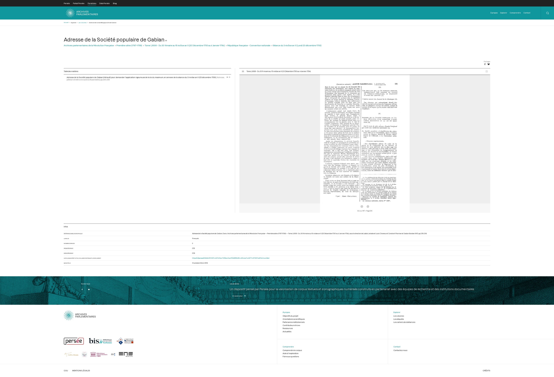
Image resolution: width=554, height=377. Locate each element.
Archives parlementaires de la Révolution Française (89, 45)
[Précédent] (362, 206)
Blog (115, 3)
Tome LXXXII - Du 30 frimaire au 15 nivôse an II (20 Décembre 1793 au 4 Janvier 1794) (185, 45)
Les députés (398, 319)
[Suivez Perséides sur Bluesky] (88, 289)
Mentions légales (81, 370)
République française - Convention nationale (248, 45)
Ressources (288, 328)
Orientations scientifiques (294, 319)
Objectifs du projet (290, 316)
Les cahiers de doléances (404, 322)
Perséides (92, 3)
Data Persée (104, 3)
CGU (66, 370)
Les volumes (82, 22)
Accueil (66, 22)
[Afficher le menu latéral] (243, 71)
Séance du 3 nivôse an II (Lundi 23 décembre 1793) (297, 45)
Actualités (287, 331)
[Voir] (166, 39)
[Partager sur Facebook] (484, 64)
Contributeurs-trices (291, 325)
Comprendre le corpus (292, 350)
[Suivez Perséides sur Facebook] (82, 289)
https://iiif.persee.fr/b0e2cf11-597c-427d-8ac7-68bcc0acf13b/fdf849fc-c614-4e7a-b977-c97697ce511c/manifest (230, 258)
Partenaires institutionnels (294, 322)
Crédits (486, 370)
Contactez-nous (400, 350)
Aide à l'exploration (290, 353)
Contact (526, 13)
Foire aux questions (291, 356)
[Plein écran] (487, 71)
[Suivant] (368, 206)
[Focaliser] (229, 77)
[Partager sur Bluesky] (489, 64)
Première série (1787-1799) (129, 45)
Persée (67, 3)
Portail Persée (78, 3)
